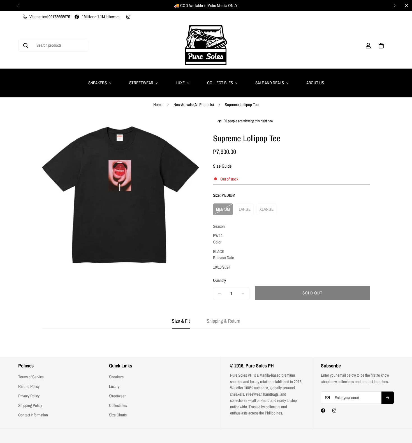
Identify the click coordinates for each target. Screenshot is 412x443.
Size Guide (222, 166)
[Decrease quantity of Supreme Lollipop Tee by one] (219, 294)
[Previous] (17, 5)
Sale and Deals (269, 83)
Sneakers (97, 83)
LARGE (245, 209)
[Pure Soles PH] (206, 45)
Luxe (180, 83)
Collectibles (220, 83)
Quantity (219, 280)
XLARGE (267, 209)
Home (158, 104)
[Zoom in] (187, 128)
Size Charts (118, 415)
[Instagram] (128, 17)
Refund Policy (29, 386)
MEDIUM (223, 209)
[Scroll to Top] (401, 412)
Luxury (114, 386)
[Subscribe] (387, 398)
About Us (315, 83)
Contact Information (33, 415)
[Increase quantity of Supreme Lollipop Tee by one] (243, 294)
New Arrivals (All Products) (193, 104)
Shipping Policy (30, 405)
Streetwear (141, 83)
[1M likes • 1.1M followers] (323, 410)
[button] (381, 45)
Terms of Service (31, 377)
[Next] (394, 5)
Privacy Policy (29, 396)
